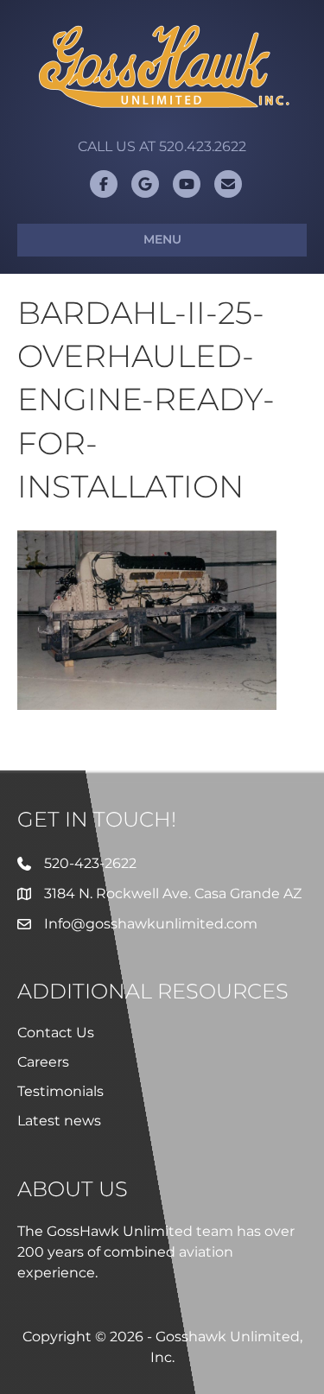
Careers (43, 1062)
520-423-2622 (90, 863)
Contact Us (55, 1032)
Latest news (59, 1120)
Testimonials (60, 1091)
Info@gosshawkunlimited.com (150, 924)
